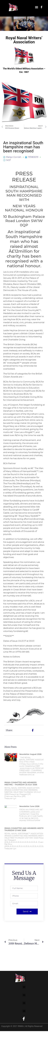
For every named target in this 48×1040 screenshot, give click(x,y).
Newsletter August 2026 (30, 754)
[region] (24, 24)
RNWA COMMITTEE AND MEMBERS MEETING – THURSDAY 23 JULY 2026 (20, 783)
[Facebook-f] (41, 7)
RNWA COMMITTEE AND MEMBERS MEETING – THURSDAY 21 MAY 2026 (25, 829)
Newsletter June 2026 (29, 806)
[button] (36, 7)
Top (45, 1036)
